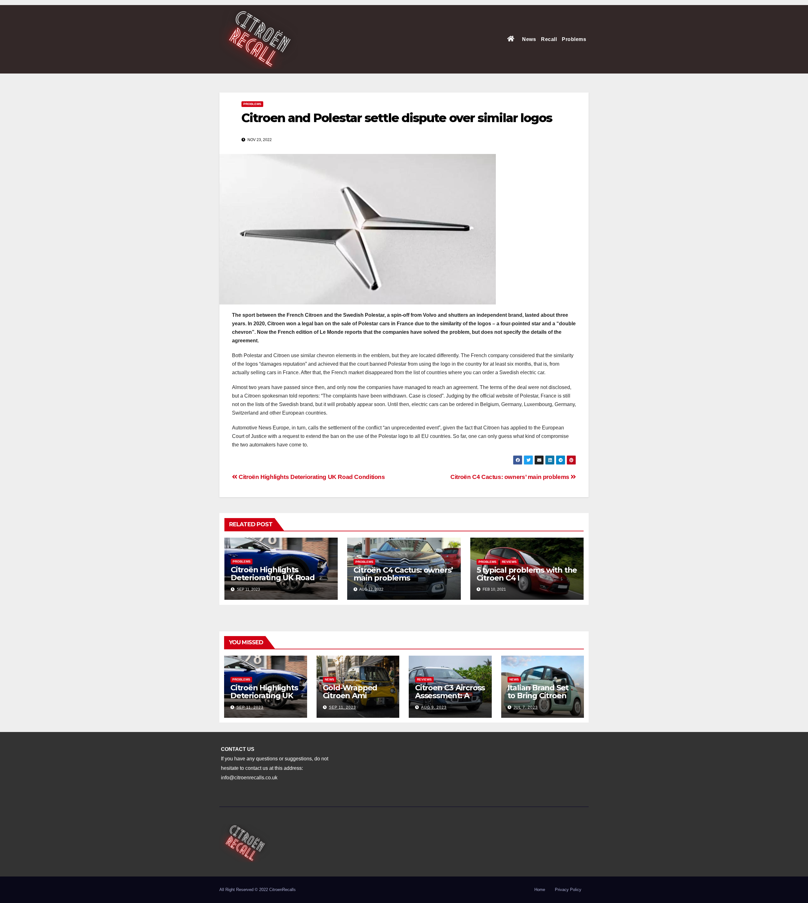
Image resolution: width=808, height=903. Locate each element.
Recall (549, 39)
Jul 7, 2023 (526, 707)
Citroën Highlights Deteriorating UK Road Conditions (311, 477)
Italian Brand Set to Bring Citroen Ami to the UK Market (538, 699)
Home (539, 889)
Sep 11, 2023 (250, 707)
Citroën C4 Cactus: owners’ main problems (510, 477)
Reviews (509, 562)
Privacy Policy (568, 889)
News (529, 39)
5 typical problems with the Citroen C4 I (527, 573)
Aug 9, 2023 (434, 707)
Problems (574, 39)
